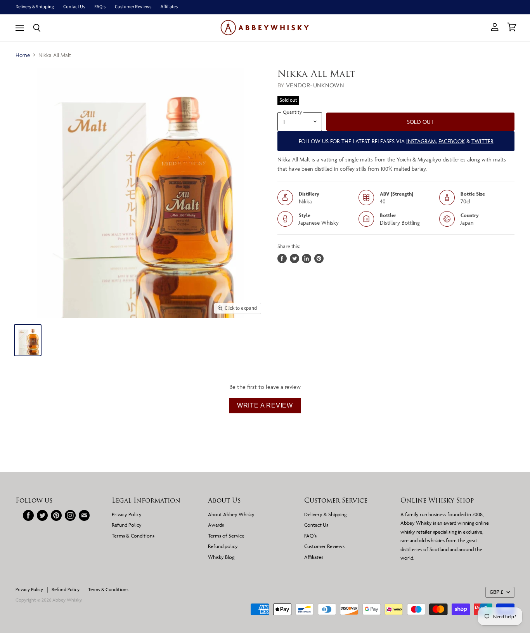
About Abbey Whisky (231, 514)
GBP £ (496, 592)
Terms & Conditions (133, 535)
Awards (216, 525)
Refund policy (223, 546)
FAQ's (100, 7)
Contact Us (74, 7)
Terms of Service (226, 535)
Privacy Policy (127, 514)
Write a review (265, 405)
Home (23, 55)
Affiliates (169, 7)
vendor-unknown (315, 85)
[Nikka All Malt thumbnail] (28, 340)
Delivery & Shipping (35, 7)
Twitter (482, 141)
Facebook (451, 141)
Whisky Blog (221, 557)
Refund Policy (127, 525)
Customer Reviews (133, 7)
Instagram (421, 141)
